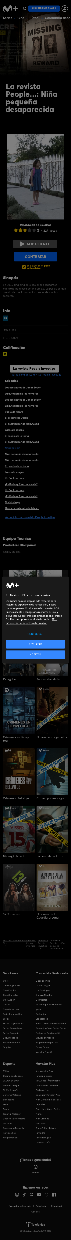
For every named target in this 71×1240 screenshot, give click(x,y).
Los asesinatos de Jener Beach (23, 387)
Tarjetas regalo (43, 1137)
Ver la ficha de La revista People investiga (36, 374)
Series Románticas (12, 1028)
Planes (39, 1114)
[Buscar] (24, 8)
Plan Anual (41, 1123)
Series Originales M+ (13, 1023)
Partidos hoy (9, 1133)
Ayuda (35, 1172)
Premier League (11, 1085)
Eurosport (8, 1123)
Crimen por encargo (50, 798)
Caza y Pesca (42, 1047)
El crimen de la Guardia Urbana (48, 915)
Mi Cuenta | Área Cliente (48, 1080)
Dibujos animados (45, 1037)
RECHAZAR (35, 644)
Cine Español (9, 990)
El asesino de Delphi (16, 417)
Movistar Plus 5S (44, 1052)
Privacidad (56, 1206)
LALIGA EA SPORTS (12, 1080)
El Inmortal (41, 999)
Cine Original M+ (11, 985)
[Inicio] (10, 8)
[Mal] (20, 230)
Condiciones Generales (47, 1085)
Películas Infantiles (12, 1014)
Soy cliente (38, 244)
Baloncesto (8, 1099)
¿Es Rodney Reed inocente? (21, 484)
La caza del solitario (50, 856)
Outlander (41, 1014)
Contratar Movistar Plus (48, 1095)
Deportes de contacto (14, 1118)
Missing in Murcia (14, 856)
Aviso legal (41, 1206)
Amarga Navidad (44, 995)
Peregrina (9, 679)
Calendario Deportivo (14, 1128)
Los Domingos (43, 990)
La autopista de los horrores (21, 393)
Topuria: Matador (12, 1114)
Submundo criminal (49, 679)
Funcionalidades (44, 1076)
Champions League (13, 1076)
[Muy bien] (34, 230)
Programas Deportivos (47, 1042)
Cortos (6, 1004)
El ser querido (43, 981)
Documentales (10, 1037)
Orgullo (7, 1047)
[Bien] (29, 230)
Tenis (5, 1104)
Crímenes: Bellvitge (16, 798)
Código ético (42, 1090)
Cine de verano (11, 1009)
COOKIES (35, 1211)
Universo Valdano (12, 1095)
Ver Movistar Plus (44, 1071)
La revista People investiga (34, 368)
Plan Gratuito (42, 1118)
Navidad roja (12, 502)
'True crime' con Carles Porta (51, 1028)
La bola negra (43, 985)
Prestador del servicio (20, 1206)
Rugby (6, 1109)
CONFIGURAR (35, 633)
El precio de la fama (17, 435)
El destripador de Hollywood (22, 423)
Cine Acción (9, 999)
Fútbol (35, 18)
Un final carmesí (14, 478)
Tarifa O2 (40, 1133)
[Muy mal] (16, 230)
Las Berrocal (42, 1018)
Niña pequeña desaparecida (21, 453)
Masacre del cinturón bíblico (22, 508)
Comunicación (43, 1142)
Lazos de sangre (14, 429)
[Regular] (25, 230)
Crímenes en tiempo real (16, 739)
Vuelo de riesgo (14, 411)
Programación (10, 1137)
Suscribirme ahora (44, 8)
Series (7, 18)
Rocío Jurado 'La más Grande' (51, 1023)
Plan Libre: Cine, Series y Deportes (48, 1102)
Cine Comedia (10, 995)
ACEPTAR (35, 654)
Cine (20, 18)
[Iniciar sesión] (65, 9)
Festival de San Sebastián (48, 1033)
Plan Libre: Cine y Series (48, 1109)
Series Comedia (11, 1033)
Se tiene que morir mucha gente (49, 1007)
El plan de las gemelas (52, 737)
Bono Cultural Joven (46, 1128)
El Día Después (10, 1090)
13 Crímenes (11, 914)
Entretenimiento (11, 1042)
